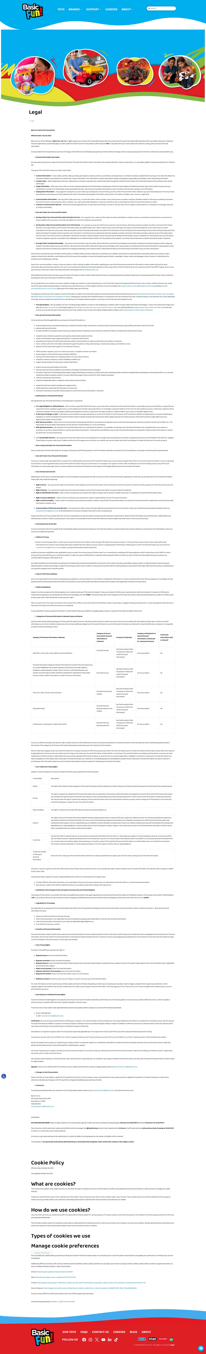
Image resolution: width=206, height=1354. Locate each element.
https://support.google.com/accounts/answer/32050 (55, 1272)
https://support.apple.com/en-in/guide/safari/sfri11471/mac (56, 1277)
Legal (172, 1345)
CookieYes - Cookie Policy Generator (62, 1301)
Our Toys (69, 1332)
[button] (75, 10)
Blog (133, 1332)
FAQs (84, 1332)
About (146, 1332)
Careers (119, 1332)
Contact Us (100, 1332)
